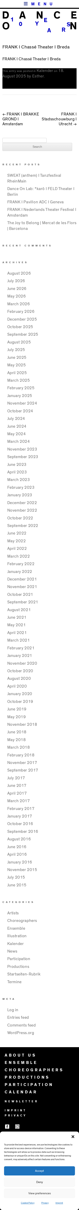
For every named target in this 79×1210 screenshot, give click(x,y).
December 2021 (22, 579)
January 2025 (19, 396)
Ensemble (16, 928)
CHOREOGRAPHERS (34, 1070)
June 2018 (17, 732)
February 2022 (21, 564)
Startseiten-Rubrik (24, 974)
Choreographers (22, 921)
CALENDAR (21, 1092)
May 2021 (16, 625)
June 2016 (17, 847)
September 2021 (22, 602)
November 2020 (22, 663)
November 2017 (22, 763)
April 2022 (17, 549)
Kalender (45, 71)
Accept (39, 1170)
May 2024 (16, 434)
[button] (73, 1137)
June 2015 (17, 885)
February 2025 (21, 388)
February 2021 (21, 648)
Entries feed (18, 1017)
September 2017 (22, 770)
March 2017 (18, 801)
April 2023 (17, 472)
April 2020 (17, 686)
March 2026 (18, 304)
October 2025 (20, 327)
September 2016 (22, 832)
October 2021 (20, 595)
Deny (39, 1182)
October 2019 (20, 702)
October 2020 (20, 671)
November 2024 (22, 403)
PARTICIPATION (29, 1085)
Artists (13, 913)
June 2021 (17, 617)
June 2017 (17, 786)
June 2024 (17, 426)
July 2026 (16, 281)
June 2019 (17, 709)
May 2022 (16, 541)
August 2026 (19, 273)
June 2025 (17, 358)
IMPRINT (16, 1110)
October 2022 (20, 518)
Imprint (59, 1203)
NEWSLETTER (21, 1101)
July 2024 (16, 419)
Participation (18, 959)
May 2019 (16, 717)
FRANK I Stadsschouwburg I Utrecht (59, 119)
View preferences (39, 1193)
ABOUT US (20, 1055)
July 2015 (16, 877)
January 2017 (19, 816)
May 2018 (16, 740)
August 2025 (19, 342)
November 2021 (22, 587)
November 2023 (22, 449)
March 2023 (18, 480)
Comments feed (21, 1025)
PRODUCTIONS (27, 1077)
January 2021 (19, 656)
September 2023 (22, 457)
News (12, 951)
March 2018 (18, 747)
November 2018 (22, 724)
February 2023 (21, 487)
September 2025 (22, 334)
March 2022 (18, 556)
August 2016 (19, 839)
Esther (38, 76)
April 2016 (17, 854)
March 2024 (18, 441)
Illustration (17, 936)
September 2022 (22, 526)
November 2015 (22, 870)
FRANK (9, 59)
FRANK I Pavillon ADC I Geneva (35, 202)
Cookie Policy (27, 1203)
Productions (18, 967)
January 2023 (19, 495)
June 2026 (17, 289)
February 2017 (21, 809)
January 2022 (19, 572)
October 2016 (20, 824)
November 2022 (22, 510)
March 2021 (18, 640)
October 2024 (20, 411)
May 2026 (16, 296)
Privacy (45, 1203)
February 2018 (21, 755)
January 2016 (19, 862)
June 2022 (17, 533)
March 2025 (18, 380)
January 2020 (19, 694)
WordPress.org (20, 1033)
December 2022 (22, 503)
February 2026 (21, 312)
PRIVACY (16, 1115)
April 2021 (17, 633)
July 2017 (16, 778)
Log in (12, 1010)
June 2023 (17, 465)
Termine (14, 982)
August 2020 (19, 679)
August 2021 (19, 610)
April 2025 (17, 373)
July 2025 (16, 350)
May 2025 (16, 365)
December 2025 (22, 319)
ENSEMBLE (21, 1063)
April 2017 (17, 793)
